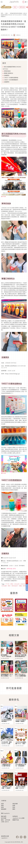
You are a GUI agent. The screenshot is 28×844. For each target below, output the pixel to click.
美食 (6, 13)
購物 (14, 809)
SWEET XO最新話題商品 (11, 77)
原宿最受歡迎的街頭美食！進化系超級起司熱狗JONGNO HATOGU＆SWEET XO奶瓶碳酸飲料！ (14, 15)
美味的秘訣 (7, 71)
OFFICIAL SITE (11, 568)
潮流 (2, 805)
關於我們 (3, 816)
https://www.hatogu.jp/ (12, 374)
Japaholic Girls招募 (18, 818)
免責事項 (15, 816)
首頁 (2, 13)
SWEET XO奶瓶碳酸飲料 (11, 80)
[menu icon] (1, 2)
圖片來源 (3, 196)
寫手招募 (3, 818)
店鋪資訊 (6, 75)
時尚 (14, 807)
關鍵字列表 (16, 820)
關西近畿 (22, 7)
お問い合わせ (5, 822)
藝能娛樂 (3, 809)
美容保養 (15, 804)
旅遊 (14, 805)
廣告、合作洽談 (5, 820)
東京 (15, 7)
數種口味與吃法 (8, 73)
